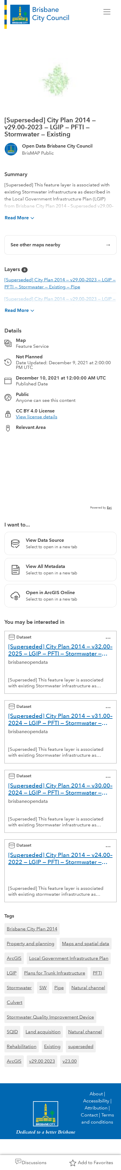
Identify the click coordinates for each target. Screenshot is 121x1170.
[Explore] (60, 473)
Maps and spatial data (85, 943)
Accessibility (96, 1101)
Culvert (14, 1002)
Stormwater (19, 987)
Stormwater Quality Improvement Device (50, 1017)
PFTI (97, 973)
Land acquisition (43, 1031)
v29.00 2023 (42, 1061)
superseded (80, 1046)
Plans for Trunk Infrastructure (54, 973)
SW (43, 987)
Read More (17, 217)
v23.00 (70, 1061)
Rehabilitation (21, 1046)
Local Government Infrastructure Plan (68, 958)
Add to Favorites (95, 1162)
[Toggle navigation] (107, 12)
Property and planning (30, 943)
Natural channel (88, 987)
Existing (52, 1046)
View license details (36, 416)
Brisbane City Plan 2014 (32, 929)
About (96, 1094)
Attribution (96, 1108)
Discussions (34, 1162)
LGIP (11, 973)
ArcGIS (14, 958)
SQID (12, 1031)
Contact (89, 1115)
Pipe (59, 987)
